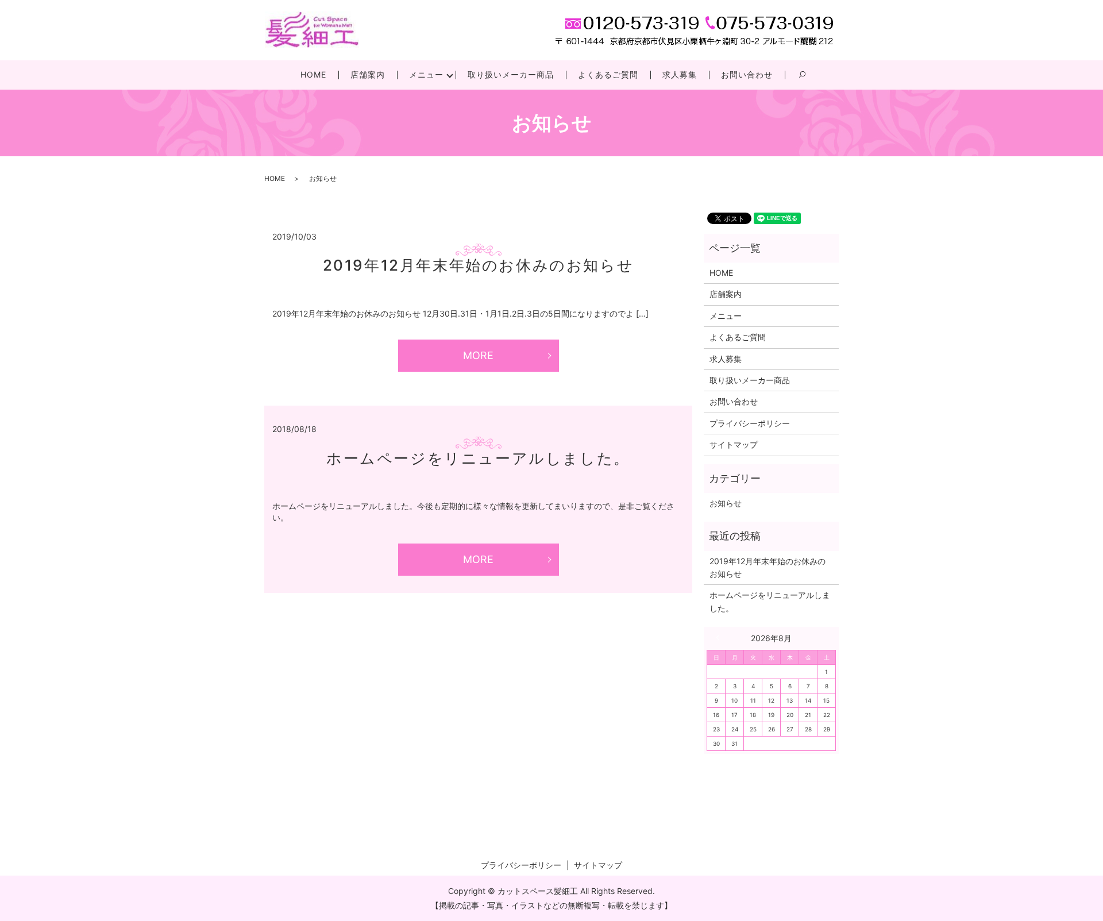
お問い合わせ (747, 74)
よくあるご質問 (608, 74)
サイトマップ (733, 444)
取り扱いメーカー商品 (511, 74)
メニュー (426, 74)
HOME (313, 74)
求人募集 (679, 74)
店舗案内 (367, 74)
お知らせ (725, 503)
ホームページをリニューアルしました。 (478, 458)
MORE (478, 355)
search (809, 80)
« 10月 (720, 638)
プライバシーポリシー (749, 423)
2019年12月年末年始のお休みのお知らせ (478, 265)
